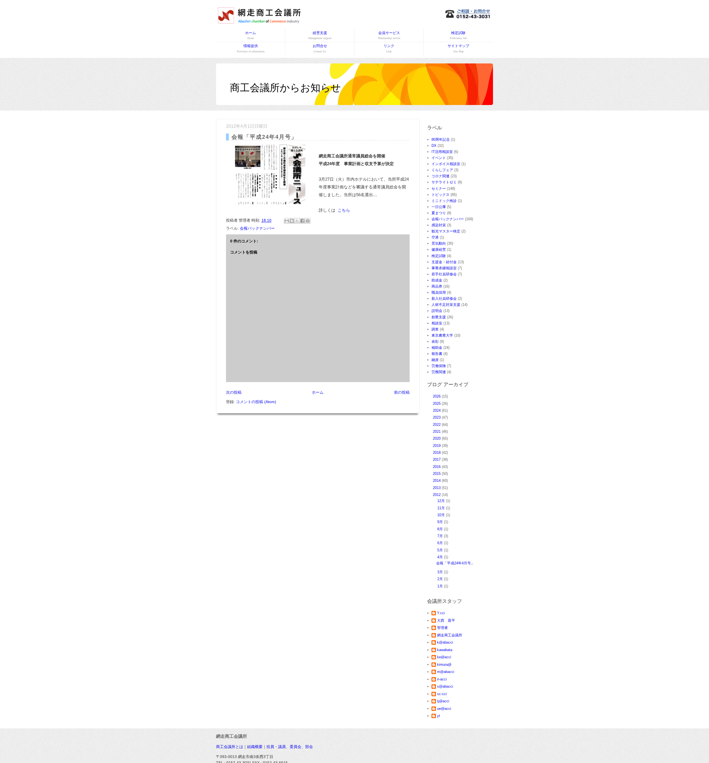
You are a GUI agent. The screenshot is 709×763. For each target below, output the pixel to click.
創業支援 (438, 317)
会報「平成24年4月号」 (455, 563)
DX (433, 146)
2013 (437, 488)
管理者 (442, 628)
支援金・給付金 (444, 262)
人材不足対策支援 (445, 305)
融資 (435, 360)
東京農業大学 (442, 335)
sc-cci (442, 694)
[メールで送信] (286, 221)
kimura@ (444, 664)
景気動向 (438, 243)
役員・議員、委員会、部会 (289, 746)
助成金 (436, 280)
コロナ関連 (440, 176)
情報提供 (250, 48)
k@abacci (445, 642)
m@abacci (445, 672)
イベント (438, 158)
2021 (437, 431)
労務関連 (438, 372)
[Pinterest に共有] (307, 221)
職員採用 (438, 292)
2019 (437, 446)
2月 (440, 579)
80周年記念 (440, 139)
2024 (437, 410)
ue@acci (444, 708)
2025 (437, 403)
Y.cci (441, 613)
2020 (437, 438)
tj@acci (443, 701)
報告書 (436, 354)
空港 (435, 237)
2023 (437, 417)
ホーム (250, 35)
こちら (344, 210)
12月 (441, 501)
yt (438, 716)
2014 (437, 480)
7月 (440, 536)
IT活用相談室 (442, 152)
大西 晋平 (446, 620)
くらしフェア (442, 170)
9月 (440, 522)
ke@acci (444, 657)
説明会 (436, 311)
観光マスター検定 (445, 231)
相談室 (436, 323)
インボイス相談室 (445, 164)
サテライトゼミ (444, 182)
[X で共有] (297, 221)
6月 (440, 543)
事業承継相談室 (444, 268)
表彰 (435, 341)
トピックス (440, 195)
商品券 (436, 286)
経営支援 (320, 35)
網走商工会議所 (449, 635)
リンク (389, 48)
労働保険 (438, 366)
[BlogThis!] (292, 221)
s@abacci (445, 686)
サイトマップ (458, 48)
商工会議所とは (229, 746)
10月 (441, 515)
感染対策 (438, 225)
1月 (440, 586)
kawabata (444, 650)
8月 (440, 529)
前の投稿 (402, 392)
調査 (435, 329)
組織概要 (255, 746)
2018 (437, 452)
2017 (437, 459)
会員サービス (389, 35)
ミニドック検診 (444, 201)
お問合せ (320, 48)
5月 (440, 550)
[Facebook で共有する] (302, 221)
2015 (437, 474)
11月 (441, 508)
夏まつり (438, 213)
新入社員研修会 (444, 298)
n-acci (442, 679)
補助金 (436, 347)
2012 (437, 495)
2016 (437, 467)
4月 (440, 557)
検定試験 (458, 35)
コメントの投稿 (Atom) (256, 402)
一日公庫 (438, 207)
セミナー (438, 188)
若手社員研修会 (444, 274)
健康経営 (438, 249)
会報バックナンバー (257, 228)
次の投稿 (234, 392)
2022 (437, 425)
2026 (437, 396)
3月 (440, 572)
